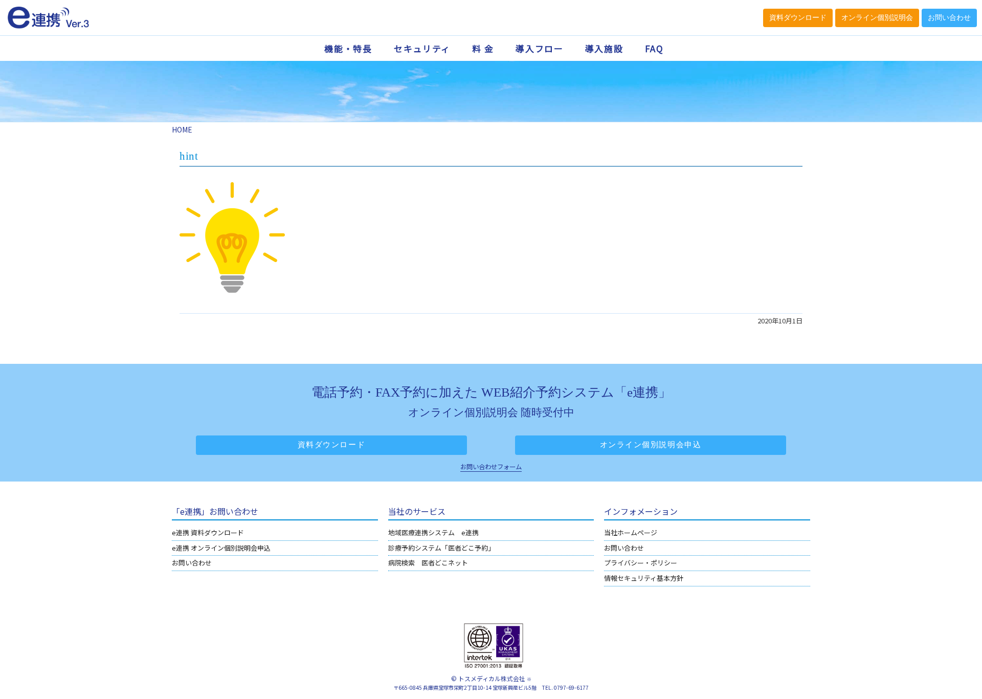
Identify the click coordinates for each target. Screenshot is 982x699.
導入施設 (604, 48)
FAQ (654, 48)
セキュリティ (422, 48)
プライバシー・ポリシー (640, 562)
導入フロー (540, 48)
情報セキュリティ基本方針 (643, 578)
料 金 (483, 48)
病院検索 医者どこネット (428, 562)
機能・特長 (348, 48)
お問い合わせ (192, 562)
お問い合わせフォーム (491, 466)
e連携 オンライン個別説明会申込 (221, 548)
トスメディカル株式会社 (491, 678)
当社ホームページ (630, 532)
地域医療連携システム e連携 (433, 532)
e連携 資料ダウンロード (208, 532)
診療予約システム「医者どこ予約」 (441, 548)
